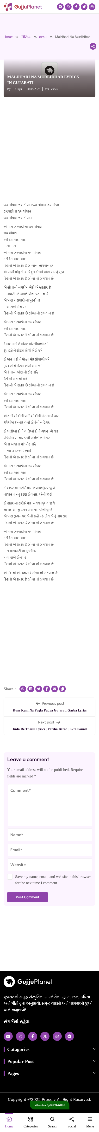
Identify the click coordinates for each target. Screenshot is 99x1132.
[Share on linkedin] (30, 689)
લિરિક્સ (25, 37)
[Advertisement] (49, 150)
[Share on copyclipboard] (62, 689)
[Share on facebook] (46, 689)
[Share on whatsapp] (22, 689)
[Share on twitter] (38, 689)
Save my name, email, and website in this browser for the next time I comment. (53, 880)
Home (8, 37)
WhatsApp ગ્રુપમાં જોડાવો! (48, 1105)
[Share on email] (54, 689)
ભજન (43, 37)
